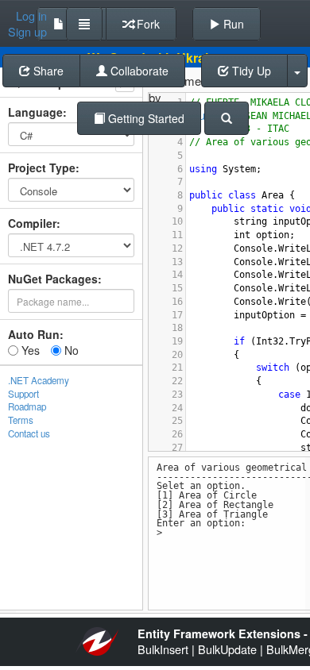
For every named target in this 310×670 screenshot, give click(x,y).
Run (232, 24)
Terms (20, 420)
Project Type (42, 167)
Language (35, 112)
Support (23, 393)
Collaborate (138, 71)
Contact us (29, 433)
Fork (147, 24)
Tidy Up (250, 71)
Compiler (32, 223)
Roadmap (27, 406)
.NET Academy (38, 380)
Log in (31, 16)
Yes (29, 350)
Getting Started (144, 118)
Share (47, 71)
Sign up (27, 32)
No (70, 350)
